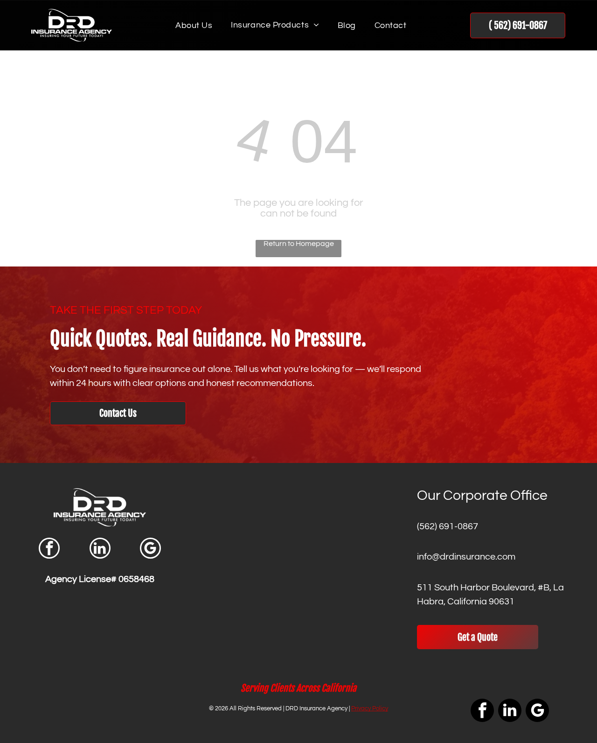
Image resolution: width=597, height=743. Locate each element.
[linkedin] (100, 549)
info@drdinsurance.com (466, 556)
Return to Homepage (299, 243)
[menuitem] (194, 25)
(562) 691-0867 (447, 526)
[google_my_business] (150, 549)
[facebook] (49, 549)
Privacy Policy (369, 708)
